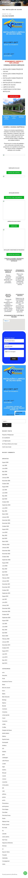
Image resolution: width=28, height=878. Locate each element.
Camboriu (4, 709)
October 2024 (5, 502)
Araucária (4, 675)
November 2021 (6, 587)
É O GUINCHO (6, 437)
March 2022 (5, 575)
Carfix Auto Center (6, 447)
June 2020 (4, 626)
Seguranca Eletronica (7, 842)
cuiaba (3, 724)
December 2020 (6, 608)
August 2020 (5, 620)
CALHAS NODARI (8, 16)
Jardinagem (5, 757)
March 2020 (5, 635)
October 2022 (5, 556)
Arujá (3, 678)
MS (3, 788)
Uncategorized (5, 861)
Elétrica (4, 736)
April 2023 (4, 538)
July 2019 (4, 654)
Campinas (4, 712)
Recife (3, 818)
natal (3, 791)
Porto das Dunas (6, 815)
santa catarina (5, 836)
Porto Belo (4, 812)
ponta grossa (5, 806)
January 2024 (5, 517)
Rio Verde (4, 827)
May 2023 (4, 535)
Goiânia (4, 751)
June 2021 (4, 602)
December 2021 (6, 584)
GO (3, 748)
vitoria (3, 864)
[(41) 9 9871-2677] (5, 39)
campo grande (5, 715)
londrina (4, 769)
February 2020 (5, 639)
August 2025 (5, 486)
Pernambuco (5, 803)
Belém (3, 693)
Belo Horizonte (5, 696)
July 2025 (4, 489)
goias (3, 754)
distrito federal (5, 733)
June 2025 (4, 492)
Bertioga (4, 700)
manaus (4, 779)
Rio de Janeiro (5, 824)
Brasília (4, 706)
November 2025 (6, 480)
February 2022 (5, 578)
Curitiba (4, 727)
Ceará (3, 718)
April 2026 (4, 474)
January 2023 (5, 547)
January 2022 (5, 581)
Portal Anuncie (11, 2)
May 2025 (4, 496)
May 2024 (4, 511)
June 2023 (4, 532)
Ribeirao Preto (5, 821)
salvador (4, 833)
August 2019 (5, 651)
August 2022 (5, 562)
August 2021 (5, 596)
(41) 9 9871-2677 (11, 42)
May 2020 (4, 629)
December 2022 (6, 550)
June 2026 (4, 468)
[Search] (6, 425)
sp (2, 849)
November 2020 (6, 611)
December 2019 (6, 645)
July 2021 (4, 599)
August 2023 (5, 529)
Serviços (4, 846)
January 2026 (5, 477)
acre (3, 672)
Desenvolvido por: (10, 414)
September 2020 (6, 617)
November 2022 (6, 553)
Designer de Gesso (7, 730)
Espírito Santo (5, 739)
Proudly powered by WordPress (9, 874)
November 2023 (6, 523)
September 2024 (6, 505)
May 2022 (4, 569)
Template (4, 855)
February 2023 (5, 544)
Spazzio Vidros (6, 852)
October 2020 (5, 614)
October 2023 (5, 526)
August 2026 (5, 462)
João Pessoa (5, 760)
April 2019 (4, 663)
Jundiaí (4, 763)
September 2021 (6, 593)
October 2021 (5, 590)
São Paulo (4, 839)
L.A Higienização (6, 441)
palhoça (4, 794)
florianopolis (5, 742)
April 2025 (4, 499)
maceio (4, 776)
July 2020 (4, 623)
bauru (3, 690)
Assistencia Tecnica (7, 681)
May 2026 (4, 471)
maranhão (4, 782)
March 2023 (5, 541)
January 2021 (5, 605)
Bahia (3, 684)
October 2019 (5, 648)
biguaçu (4, 703)
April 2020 (4, 632)
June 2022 (4, 565)
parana (4, 797)
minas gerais (5, 785)
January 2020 (5, 642)
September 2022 (6, 559)
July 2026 (4, 465)
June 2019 (4, 657)
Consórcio (4, 721)
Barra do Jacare (6, 687)
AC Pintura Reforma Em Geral (9, 444)
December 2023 (6, 520)
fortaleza (4, 745)
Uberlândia (4, 858)
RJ (3, 830)
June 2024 (4, 508)
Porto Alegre (5, 809)
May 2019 (4, 660)
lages (3, 766)
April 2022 (4, 572)
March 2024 (5, 514)
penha (3, 800)
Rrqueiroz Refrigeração (8, 434)
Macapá (4, 773)
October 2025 (5, 483)
